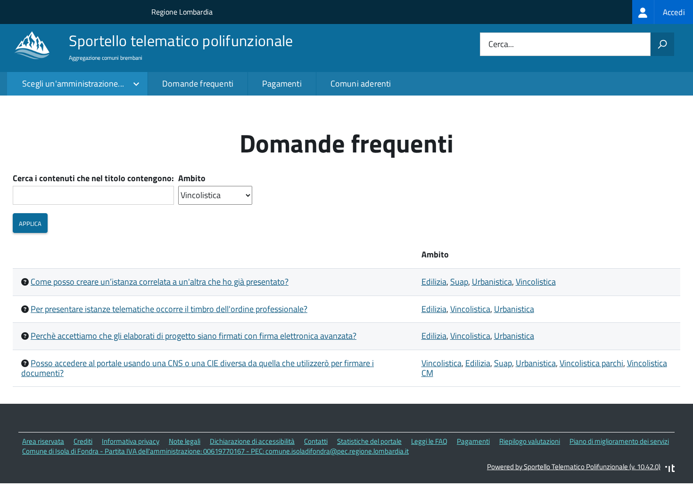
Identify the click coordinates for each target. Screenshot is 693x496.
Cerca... (501, 44)
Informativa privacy (130, 441)
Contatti (316, 441)
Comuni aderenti (360, 83)
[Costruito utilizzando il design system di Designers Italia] (670, 469)
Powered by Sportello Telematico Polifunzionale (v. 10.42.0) (573, 466)
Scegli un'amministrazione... (73, 83)
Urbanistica (492, 281)
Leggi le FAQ (429, 441)
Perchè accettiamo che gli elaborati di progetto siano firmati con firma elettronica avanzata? (193, 335)
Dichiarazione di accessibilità (252, 441)
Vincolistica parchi (591, 363)
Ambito (192, 179)
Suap (459, 281)
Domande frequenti (197, 83)
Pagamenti (282, 83)
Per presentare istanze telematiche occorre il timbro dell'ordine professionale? (169, 309)
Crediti (83, 441)
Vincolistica (536, 281)
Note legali (184, 441)
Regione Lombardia (182, 11)
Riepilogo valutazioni (529, 441)
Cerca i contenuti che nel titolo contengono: (93, 179)
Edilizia (433, 281)
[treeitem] (662, 12)
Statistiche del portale (369, 441)
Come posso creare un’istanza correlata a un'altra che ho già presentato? (160, 281)
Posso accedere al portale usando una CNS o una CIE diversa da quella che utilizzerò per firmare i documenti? (197, 368)
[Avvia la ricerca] (662, 44)
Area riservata (43, 441)
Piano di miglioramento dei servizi (619, 441)
